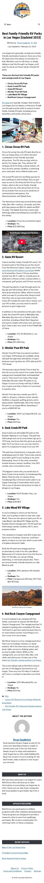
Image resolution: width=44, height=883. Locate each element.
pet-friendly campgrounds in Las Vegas (24, 660)
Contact (27, 871)
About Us (15, 868)
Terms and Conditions (12, 871)
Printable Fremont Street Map (15, 853)
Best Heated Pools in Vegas (14, 858)
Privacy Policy (27, 868)
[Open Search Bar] (39, 24)
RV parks (6, 103)
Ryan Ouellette (23, 43)
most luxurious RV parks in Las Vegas (18, 270)
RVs (35, 43)
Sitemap (37, 871)
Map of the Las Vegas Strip (13, 847)
